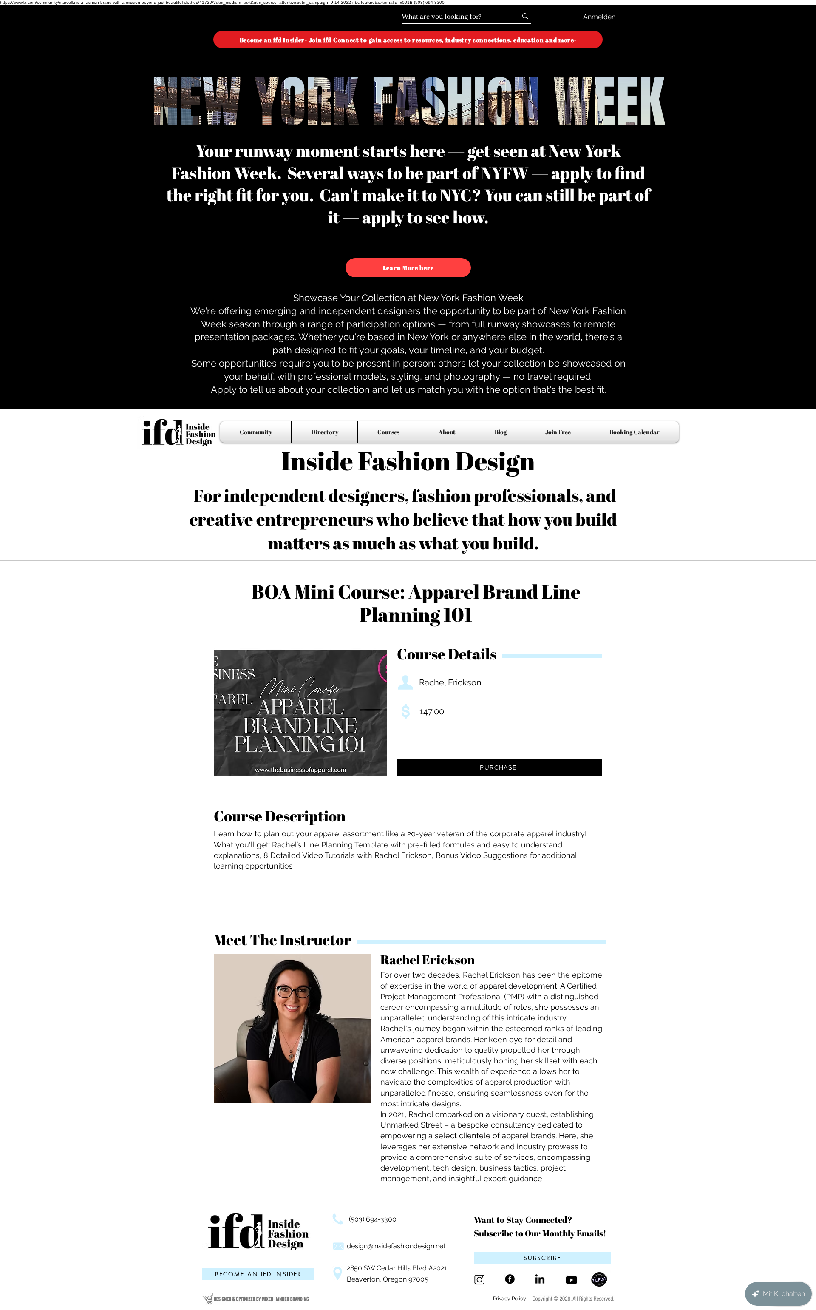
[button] (542, 1258)
